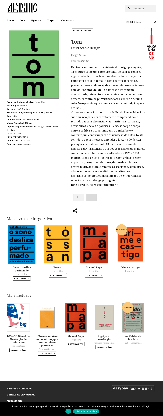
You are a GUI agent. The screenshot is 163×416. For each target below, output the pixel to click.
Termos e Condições (19, 388)
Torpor (51, 20)
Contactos (67, 20)
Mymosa (36, 20)
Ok (68, 411)
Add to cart (91, 197)
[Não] (159, 409)
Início (10, 20)
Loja (22, 20)
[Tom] (34, 64)
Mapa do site (14, 400)
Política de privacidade (21, 394)
